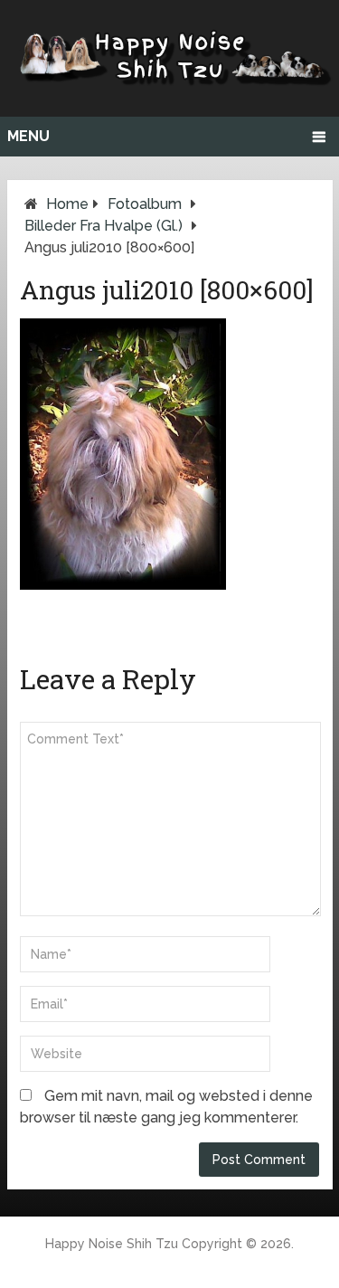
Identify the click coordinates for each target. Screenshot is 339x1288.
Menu (28, 136)
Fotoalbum (145, 204)
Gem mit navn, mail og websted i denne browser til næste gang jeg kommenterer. (166, 1106)
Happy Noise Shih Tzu (111, 1243)
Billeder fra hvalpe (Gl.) (103, 225)
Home (67, 204)
